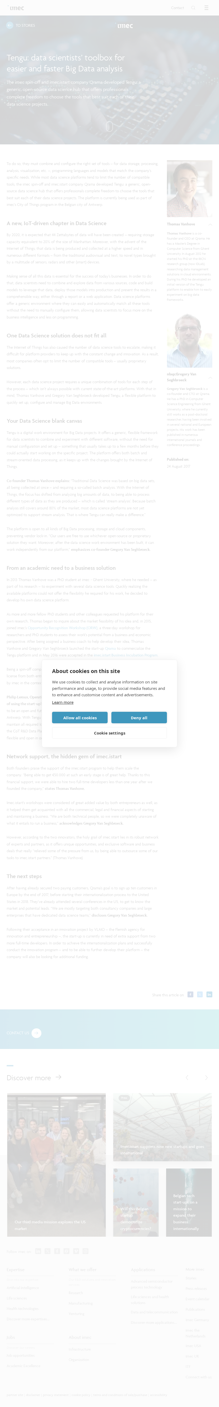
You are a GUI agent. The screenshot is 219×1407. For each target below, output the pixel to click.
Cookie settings (109, 733)
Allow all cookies (80, 717)
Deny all (139, 717)
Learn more (62, 702)
